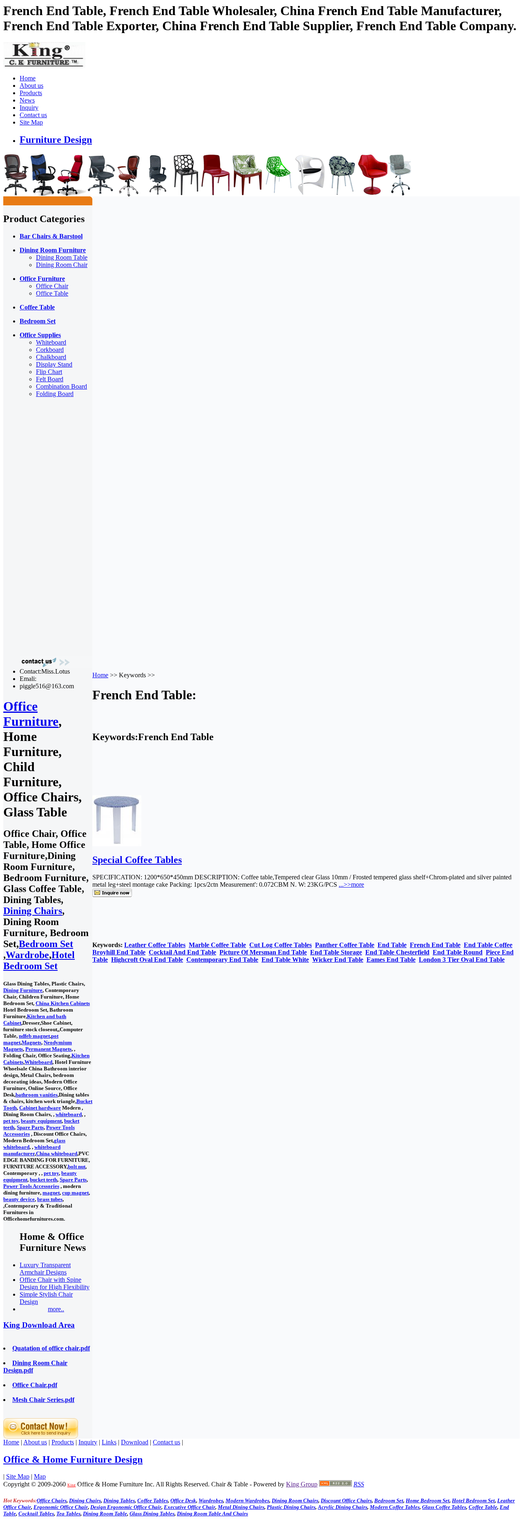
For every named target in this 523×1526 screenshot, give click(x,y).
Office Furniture (30, 714)
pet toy (10, 1121)
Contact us (33, 114)
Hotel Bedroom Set (39, 960)
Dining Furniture (22, 990)
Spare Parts (30, 1127)
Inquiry (29, 107)
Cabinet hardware (40, 1108)
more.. (56, 1309)
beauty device (19, 1199)
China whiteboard (56, 1153)
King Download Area (39, 1325)
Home (28, 78)
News (27, 100)
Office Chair (52, 286)
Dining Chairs (32, 910)
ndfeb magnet (34, 1036)
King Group (301, 1484)
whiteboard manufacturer (31, 1150)
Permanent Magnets (48, 1049)
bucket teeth (43, 1180)
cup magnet (75, 1193)
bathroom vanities (37, 1095)
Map (40, 1476)
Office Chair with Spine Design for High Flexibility (54, 1283)
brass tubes (50, 1199)
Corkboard (50, 349)
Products (31, 92)
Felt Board (49, 379)
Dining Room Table (61, 257)
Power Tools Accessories (31, 1186)
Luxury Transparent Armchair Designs (45, 1268)
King (71, 1485)
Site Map (31, 122)
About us (31, 85)
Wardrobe (27, 955)
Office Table (52, 293)
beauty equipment (41, 1121)
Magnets (31, 1042)
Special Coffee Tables (137, 859)
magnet (51, 1193)
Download (134, 1442)
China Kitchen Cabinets (63, 1003)
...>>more (351, 884)
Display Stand (54, 364)
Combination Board (61, 386)
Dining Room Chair (61, 264)
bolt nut (76, 1166)
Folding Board (55, 393)
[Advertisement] (36, 526)
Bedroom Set (46, 944)
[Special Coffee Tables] (116, 844)
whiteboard (69, 1114)
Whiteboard (51, 342)
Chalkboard (51, 357)
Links (109, 1442)
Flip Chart (49, 371)
